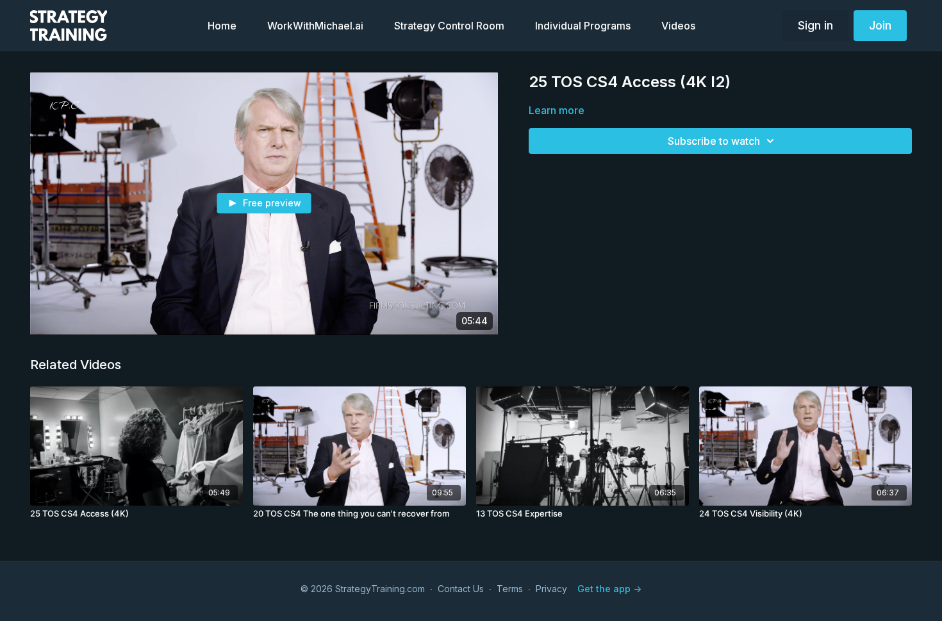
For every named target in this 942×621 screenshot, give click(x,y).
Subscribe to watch (714, 141)
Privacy (551, 588)
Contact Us (461, 588)
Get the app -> (609, 588)
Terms (510, 588)
